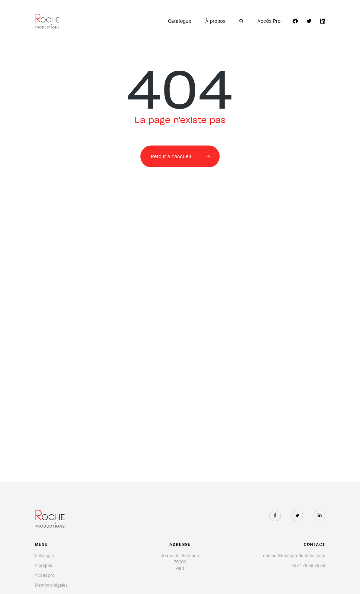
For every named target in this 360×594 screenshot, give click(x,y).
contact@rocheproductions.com (294, 556)
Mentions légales (51, 585)
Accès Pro (269, 21)
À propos (215, 21)
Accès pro (44, 575)
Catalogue (179, 21)
